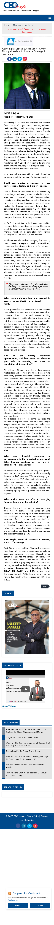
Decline (40, 905)
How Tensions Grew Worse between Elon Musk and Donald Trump (26, 774)
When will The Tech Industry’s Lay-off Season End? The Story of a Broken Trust (28, 744)
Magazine (17, 25)
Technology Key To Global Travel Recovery (24, 751)
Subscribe (29, 820)
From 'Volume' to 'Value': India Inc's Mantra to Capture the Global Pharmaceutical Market (26, 730)
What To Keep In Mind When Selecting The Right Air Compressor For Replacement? (27, 757)
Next (44, 586)
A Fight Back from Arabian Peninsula (22, 737)
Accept (17, 905)
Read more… (13, 900)
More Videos (9, 706)
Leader (27, 25)
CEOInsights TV (12, 665)
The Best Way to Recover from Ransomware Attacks (25, 765)
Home (6, 25)
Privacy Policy (32, 816)
